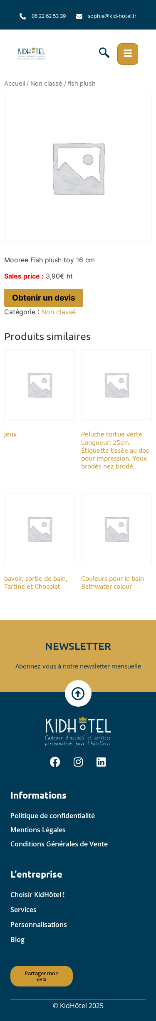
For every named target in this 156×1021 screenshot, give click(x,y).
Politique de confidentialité (52, 815)
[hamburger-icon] (127, 54)
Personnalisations (38, 924)
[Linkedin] (101, 761)
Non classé (46, 83)
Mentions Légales (38, 829)
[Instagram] (78, 761)
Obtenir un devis (43, 298)
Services (23, 909)
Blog (17, 939)
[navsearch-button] (104, 54)
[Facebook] (55, 761)
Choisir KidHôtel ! (37, 894)
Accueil (14, 83)
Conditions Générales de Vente (59, 843)
